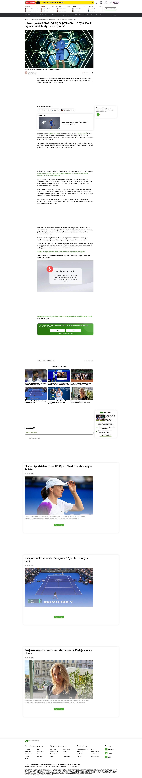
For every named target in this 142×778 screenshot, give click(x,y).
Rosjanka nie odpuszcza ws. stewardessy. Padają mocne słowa (80, 401)
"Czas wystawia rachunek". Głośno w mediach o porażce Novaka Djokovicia (58, 384)
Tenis (41, 15)
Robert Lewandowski (82, 749)
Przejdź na (29, 2)
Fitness (27, 756)
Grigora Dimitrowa (53, 133)
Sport (69, 766)
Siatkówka (47, 15)
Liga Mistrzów (66, 749)
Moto (97, 15)
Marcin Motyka (32, 72)
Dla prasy (45, 764)
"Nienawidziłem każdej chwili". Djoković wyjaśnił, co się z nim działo (35, 384)
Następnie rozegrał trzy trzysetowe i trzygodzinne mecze (54, 173)
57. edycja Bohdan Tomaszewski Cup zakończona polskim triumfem (81, 384)
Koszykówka (90, 15)
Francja (39, 360)
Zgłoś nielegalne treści (34, 438)
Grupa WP (34, 764)
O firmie (40, 764)
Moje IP (58, 766)
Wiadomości (64, 766)
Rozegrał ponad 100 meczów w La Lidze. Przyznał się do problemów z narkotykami (110, 418)
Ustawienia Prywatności (62, 764)
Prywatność (52, 764)
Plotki (53, 766)
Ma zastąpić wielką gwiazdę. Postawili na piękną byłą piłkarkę (105, 424)
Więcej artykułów (105, 435)
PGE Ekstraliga (66, 756)
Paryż (44, 360)
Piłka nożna (36, 15)
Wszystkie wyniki (110, 8)
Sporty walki (69, 15)
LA (101, 15)
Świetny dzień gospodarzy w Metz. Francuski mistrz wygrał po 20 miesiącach (61, 251)
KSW (26, 758)
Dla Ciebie (28, 15)
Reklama (72, 764)
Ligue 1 (52, 756)
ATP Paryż (49, 360)
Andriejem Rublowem (53, 175)
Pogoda (27, 766)
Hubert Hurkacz (95, 756)
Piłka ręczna (82, 15)
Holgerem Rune (42, 175)
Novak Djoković (35, 19)
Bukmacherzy (60, 15)
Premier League (54, 751)
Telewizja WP (47, 766)
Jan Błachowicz (95, 754)
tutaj (53, 774)
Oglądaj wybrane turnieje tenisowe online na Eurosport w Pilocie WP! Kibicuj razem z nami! (64, 316)
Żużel (53, 15)
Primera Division (54, 754)
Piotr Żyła (79, 756)
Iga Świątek (80, 754)
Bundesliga (65, 751)
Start (25, 19)
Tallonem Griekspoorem (80, 173)
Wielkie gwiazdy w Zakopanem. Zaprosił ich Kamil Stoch (105, 431)
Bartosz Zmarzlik (95, 751)
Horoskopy (33, 766)
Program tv (39, 766)
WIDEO (75, 15)
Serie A (64, 754)
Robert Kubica (80, 751)
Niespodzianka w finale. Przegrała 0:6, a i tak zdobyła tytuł (36, 401)
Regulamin (77, 764)
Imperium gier (75, 766)
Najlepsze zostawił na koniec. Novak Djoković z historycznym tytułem (75, 123)
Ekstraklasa (53, 749)
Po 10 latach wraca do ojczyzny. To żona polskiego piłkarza (106, 427)
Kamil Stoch (94, 749)
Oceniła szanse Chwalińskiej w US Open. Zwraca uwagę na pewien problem (57, 402)
